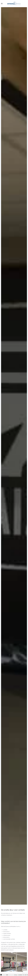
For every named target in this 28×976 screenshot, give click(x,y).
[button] (2, 3)
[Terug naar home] (14, 3)
